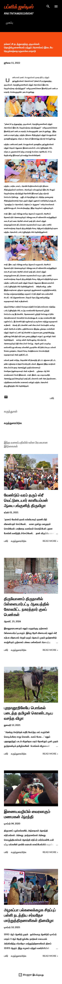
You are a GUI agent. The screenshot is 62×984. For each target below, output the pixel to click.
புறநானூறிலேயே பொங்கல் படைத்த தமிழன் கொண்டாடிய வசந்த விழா (28, 713)
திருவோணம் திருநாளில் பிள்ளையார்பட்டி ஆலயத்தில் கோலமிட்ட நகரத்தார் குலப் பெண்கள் (26, 606)
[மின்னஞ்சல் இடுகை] (6, 398)
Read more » (50, 541)
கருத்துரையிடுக (13, 423)
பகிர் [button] (52, 398)
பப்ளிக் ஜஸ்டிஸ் (18, 6)
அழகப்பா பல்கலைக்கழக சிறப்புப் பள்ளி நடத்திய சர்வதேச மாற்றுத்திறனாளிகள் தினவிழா (30, 915)
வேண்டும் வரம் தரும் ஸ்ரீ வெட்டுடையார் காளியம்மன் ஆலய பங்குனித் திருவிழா (26, 500)
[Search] (48, 6)
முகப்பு (9, 22)
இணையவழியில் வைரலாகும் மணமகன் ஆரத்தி (27, 814)
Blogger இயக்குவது (33, 974)
